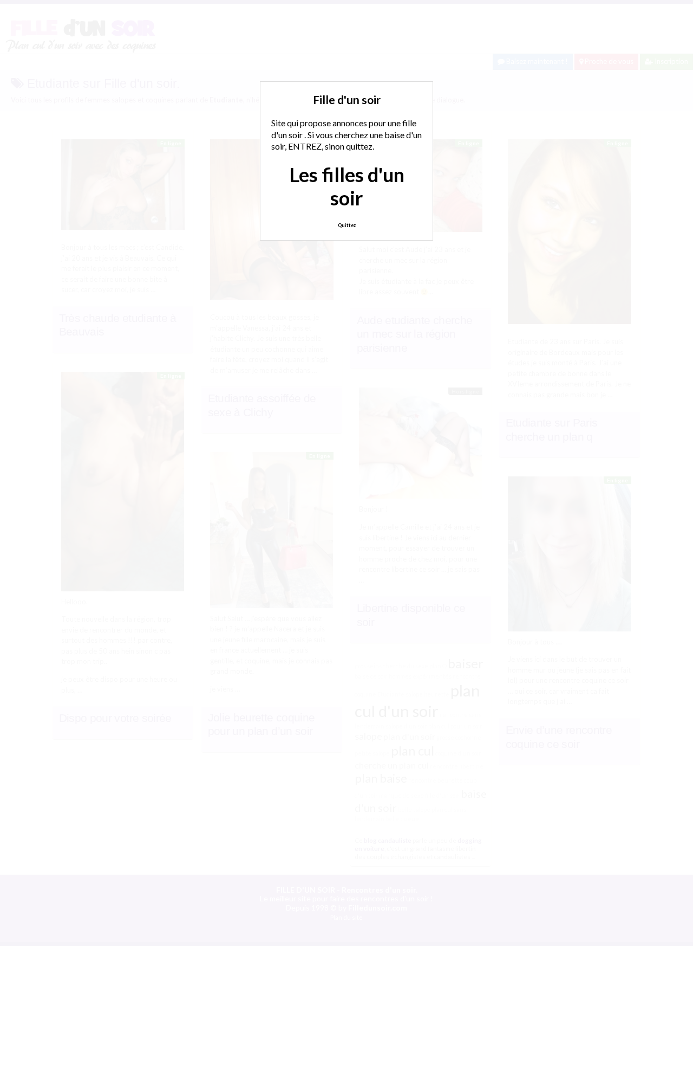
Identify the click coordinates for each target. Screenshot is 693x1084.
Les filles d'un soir (346, 186)
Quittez (347, 225)
